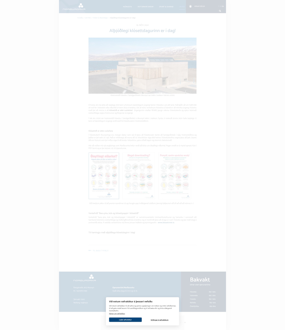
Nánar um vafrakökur (117, 314)
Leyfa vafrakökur (125, 320)
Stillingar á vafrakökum (159, 320)
